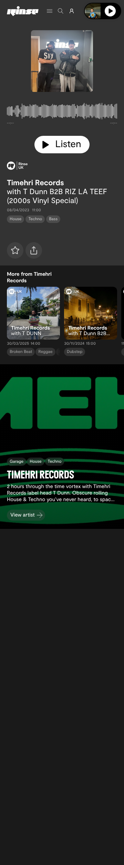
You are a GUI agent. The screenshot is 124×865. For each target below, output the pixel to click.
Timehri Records (35, 182)
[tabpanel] (62, 112)
